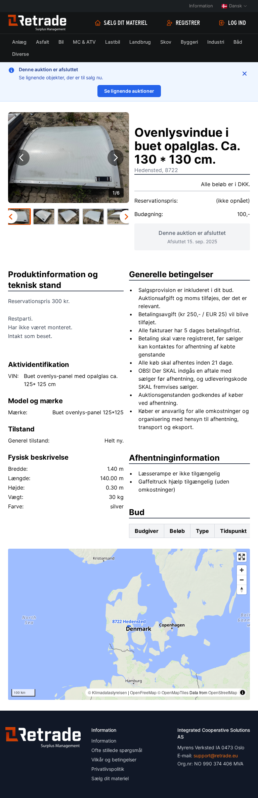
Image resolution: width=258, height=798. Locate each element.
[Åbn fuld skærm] (242, 557)
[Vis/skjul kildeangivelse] (243, 692)
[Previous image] (21, 158)
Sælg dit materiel (125, 22)
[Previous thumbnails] (10, 216)
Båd (237, 42)
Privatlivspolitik (107, 769)
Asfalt (42, 42)
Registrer (188, 22)
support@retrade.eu (216, 755)
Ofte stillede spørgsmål (116, 750)
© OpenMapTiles (173, 692)
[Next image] (116, 158)
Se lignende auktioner (129, 91)
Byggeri (189, 42)
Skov (165, 42)
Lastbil (112, 42)
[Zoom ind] (242, 570)
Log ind (237, 22)
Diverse (20, 54)
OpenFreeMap (143, 692)
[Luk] (244, 73)
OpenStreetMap (222, 692)
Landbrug (140, 42)
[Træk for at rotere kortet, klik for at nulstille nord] (242, 589)
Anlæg (19, 42)
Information (201, 5)
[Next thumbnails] (126, 216)
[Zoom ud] (242, 580)
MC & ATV (84, 42)
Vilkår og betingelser (113, 759)
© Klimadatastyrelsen (107, 692)
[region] (129, 624)
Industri (215, 42)
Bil (60, 42)
